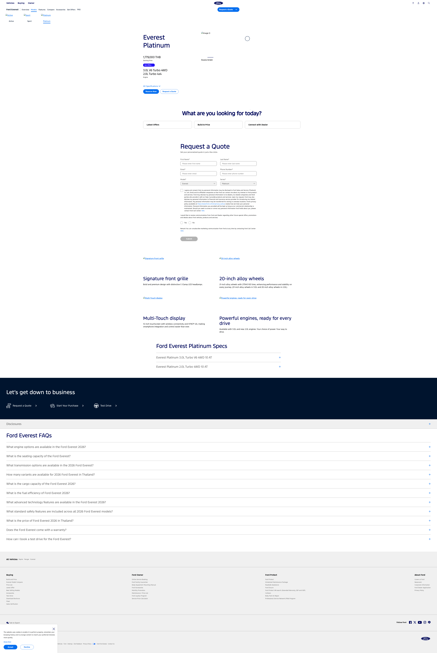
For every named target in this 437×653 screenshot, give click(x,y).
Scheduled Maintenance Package (276, 582)
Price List (9, 585)
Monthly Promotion (138, 590)
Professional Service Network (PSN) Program (280, 599)
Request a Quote (169, 91)
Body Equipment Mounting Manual (144, 585)
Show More (7, 642)
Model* (183, 179)
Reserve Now (151, 91)
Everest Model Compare (14, 582)
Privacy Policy (419, 590)
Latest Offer (10, 588)
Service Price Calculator (140, 599)
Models (34, 10)
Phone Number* (226, 169)
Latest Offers (153, 124)
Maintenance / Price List (140, 593)
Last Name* (224, 159)
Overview (25, 10)
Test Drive (9, 596)
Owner (31, 3)
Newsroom (418, 582)
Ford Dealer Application (423, 588)
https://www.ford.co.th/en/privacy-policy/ (211, 204)
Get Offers (71, 10)
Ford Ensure (269, 588)
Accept (10, 647)
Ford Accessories (137, 588)
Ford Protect (269, 579)
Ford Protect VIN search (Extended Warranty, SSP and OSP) (285, 590)
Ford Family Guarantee (140, 582)
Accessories (60, 10)
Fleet (8, 601)
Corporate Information (422, 585)
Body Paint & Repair (272, 596)
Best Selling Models (13, 590)
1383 (202, 211)
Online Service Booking (139, 579)
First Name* (185, 159)
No (193, 223)
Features (42, 10)
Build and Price (11, 579)
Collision (268, 593)
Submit (189, 239)
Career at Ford (419, 579)
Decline (27, 647)
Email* (182, 169)
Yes (185, 223)
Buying (21, 3)
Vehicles (10, 3)
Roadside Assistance (272, 585)
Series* (223, 179)
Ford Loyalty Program (139, 596)
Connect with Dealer (258, 124)
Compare (50, 10)
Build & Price (204, 124)
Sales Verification (12, 604)
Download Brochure (13, 599)
